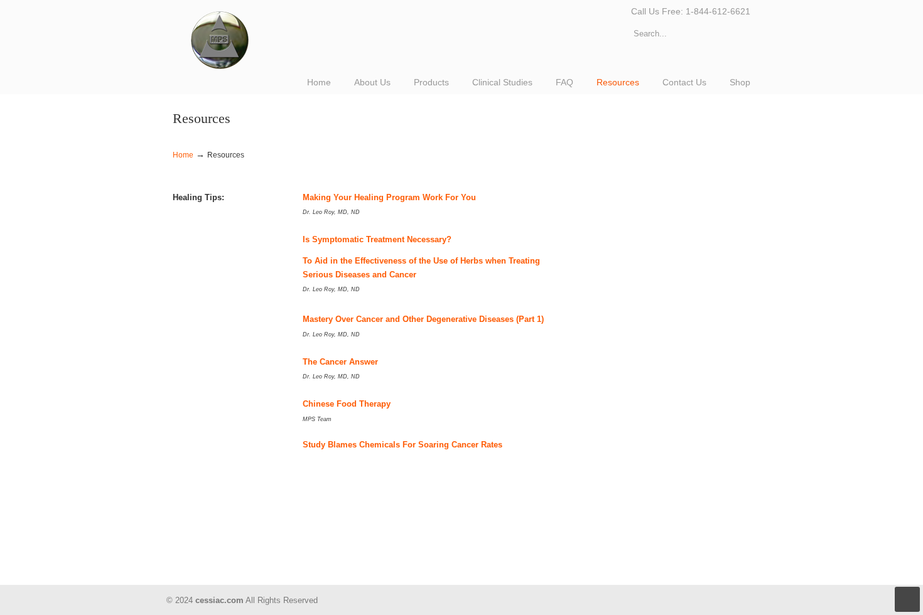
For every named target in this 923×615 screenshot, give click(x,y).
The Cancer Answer (340, 361)
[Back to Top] (907, 599)
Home (183, 155)
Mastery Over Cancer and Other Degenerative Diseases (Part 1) (423, 319)
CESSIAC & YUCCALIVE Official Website (228, 38)
